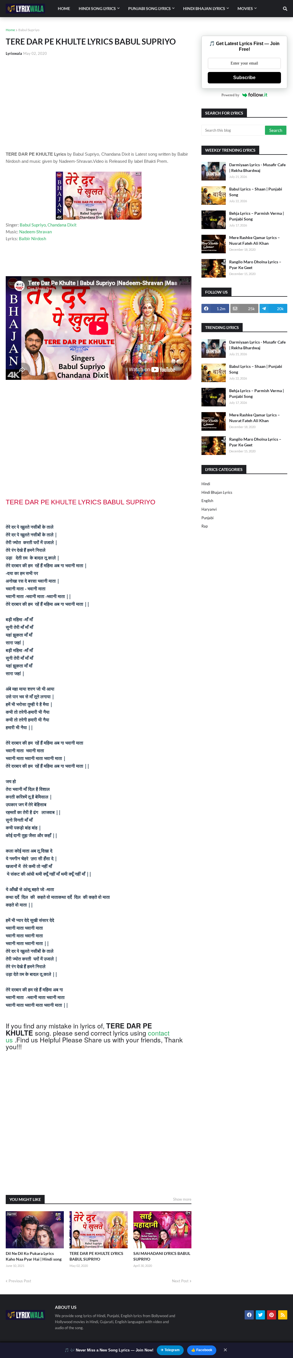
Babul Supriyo (28, 30)
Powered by (230, 95)
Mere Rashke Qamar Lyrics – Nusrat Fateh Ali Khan (254, 240)
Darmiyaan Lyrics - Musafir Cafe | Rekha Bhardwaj (257, 167)
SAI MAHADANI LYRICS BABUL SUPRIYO (161, 1256)
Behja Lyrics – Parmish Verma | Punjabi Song (256, 216)
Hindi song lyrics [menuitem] (97, 8)
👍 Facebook (201, 1350)
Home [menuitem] (64, 8)
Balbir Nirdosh (32, 238)
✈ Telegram (170, 1350)
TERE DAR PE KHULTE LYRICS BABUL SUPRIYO (96, 1256)
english (207, 500)
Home (10, 30)
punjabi (207, 517)
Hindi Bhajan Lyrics (216, 492)
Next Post (180, 1281)
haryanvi (209, 509)
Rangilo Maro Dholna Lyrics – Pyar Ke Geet (255, 264)
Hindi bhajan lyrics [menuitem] (204, 8)
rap (204, 526)
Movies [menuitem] (245, 8)
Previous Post (20, 1281)
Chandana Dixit (62, 224)
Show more (182, 1199)
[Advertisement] (98, 103)
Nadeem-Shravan (35, 231)
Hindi (205, 484)
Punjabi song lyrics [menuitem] (149, 8)
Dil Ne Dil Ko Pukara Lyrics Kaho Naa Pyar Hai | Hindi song (34, 1256)
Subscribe (244, 77)
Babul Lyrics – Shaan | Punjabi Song (255, 191)
